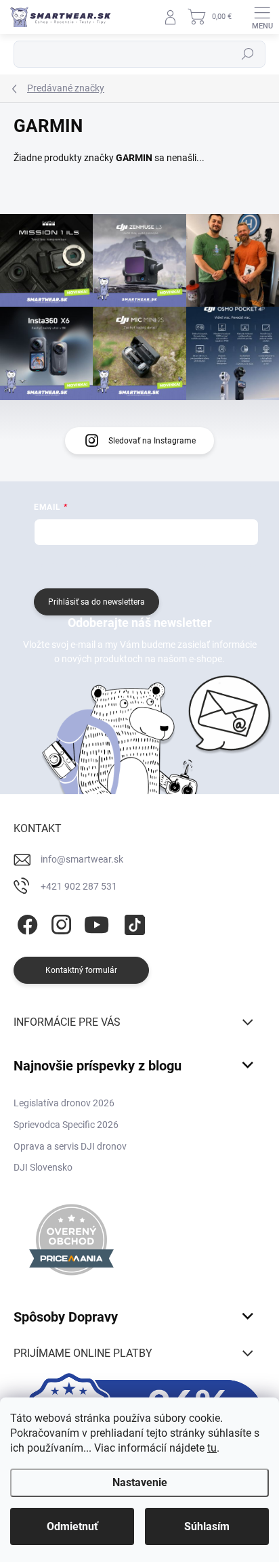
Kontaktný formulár (81, 970)
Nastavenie (139, 1482)
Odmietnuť (72, 1526)
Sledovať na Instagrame (152, 441)
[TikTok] (132, 922)
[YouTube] (96, 922)
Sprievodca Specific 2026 (66, 1124)
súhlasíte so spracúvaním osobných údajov (179, 565)
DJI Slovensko (43, 1167)
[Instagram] (59, 922)
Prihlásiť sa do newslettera (96, 602)
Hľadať (248, 54)
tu (212, 1447)
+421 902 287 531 (79, 886)
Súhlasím (207, 1526)
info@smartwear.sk (82, 859)
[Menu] (262, 17)
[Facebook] (25, 922)
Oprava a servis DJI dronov (70, 1146)
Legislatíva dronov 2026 (64, 1103)
